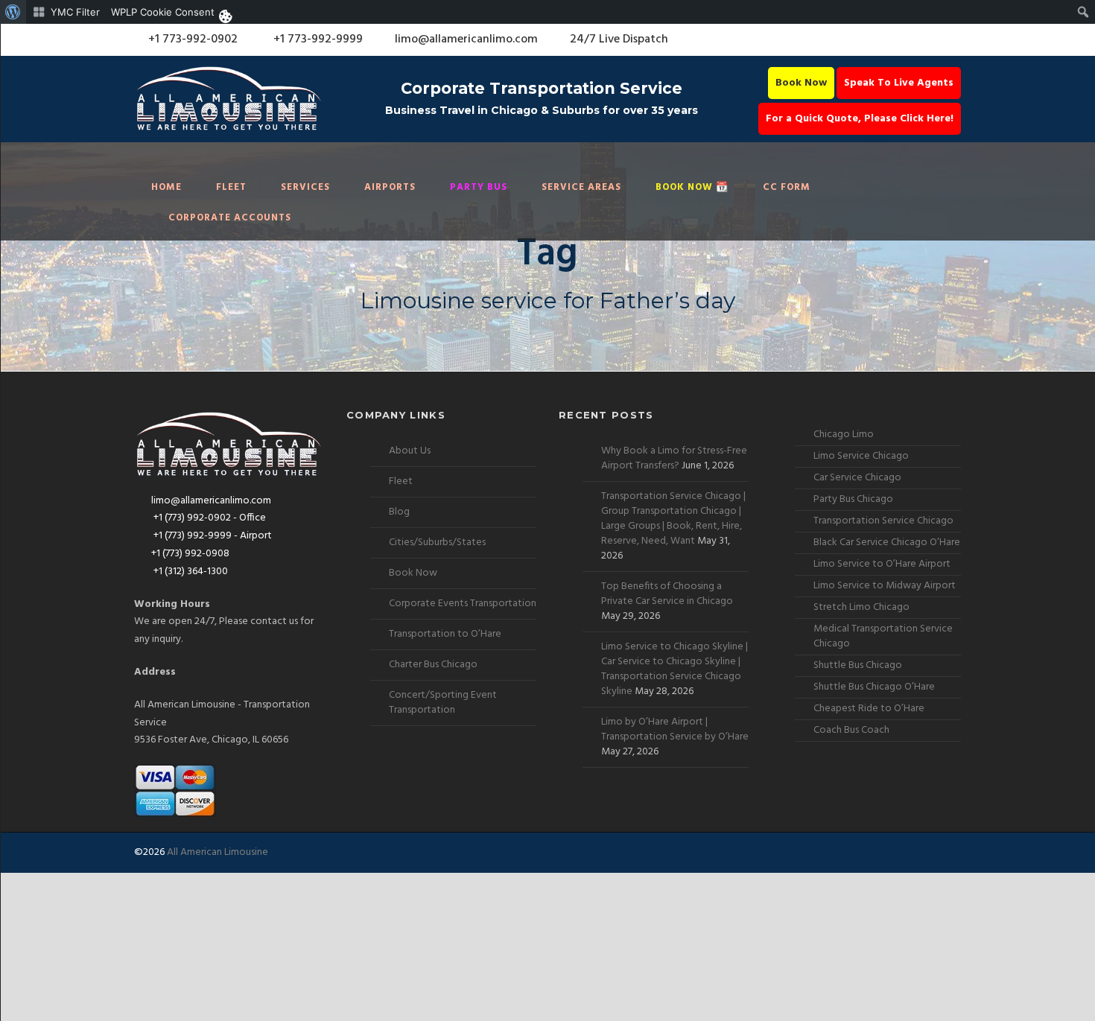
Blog (399, 512)
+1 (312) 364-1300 (189, 571)
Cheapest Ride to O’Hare (868, 708)
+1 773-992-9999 (316, 39)
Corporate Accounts (229, 218)
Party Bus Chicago (853, 499)
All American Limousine (217, 852)
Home (166, 187)
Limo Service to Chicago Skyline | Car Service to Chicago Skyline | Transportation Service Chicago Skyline (674, 669)
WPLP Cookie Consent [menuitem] (163, 12)
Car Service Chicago (857, 477)
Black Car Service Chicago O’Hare (886, 542)
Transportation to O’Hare (445, 634)
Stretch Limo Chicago (861, 607)
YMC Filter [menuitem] (75, 12)
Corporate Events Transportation (462, 603)
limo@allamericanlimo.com (466, 39)
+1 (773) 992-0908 (190, 553)
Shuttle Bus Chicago (857, 665)
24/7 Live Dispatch (619, 39)
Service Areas (581, 187)
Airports (390, 187)
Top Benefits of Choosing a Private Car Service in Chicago (667, 594)
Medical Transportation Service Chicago (883, 636)
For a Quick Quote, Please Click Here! (859, 118)
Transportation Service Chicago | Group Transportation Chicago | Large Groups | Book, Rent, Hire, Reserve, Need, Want (673, 519)
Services (305, 187)
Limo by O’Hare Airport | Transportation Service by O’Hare (675, 729)
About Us (410, 450)
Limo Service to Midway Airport (884, 585)
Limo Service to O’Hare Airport (881, 564)
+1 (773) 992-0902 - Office (208, 518)
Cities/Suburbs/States (437, 542)
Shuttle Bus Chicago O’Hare (874, 687)
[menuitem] (13, 12)
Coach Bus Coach (851, 730)
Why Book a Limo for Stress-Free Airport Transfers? (674, 458)
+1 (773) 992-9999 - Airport (211, 535)
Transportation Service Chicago (883, 520)
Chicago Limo (843, 434)
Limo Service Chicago (861, 456)
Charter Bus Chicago (433, 664)
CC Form (786, 187)
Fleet (231, 187)
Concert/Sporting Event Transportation (443, 703)
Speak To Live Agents (898, 83)
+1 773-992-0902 (191, 39)
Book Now (801, 83)
